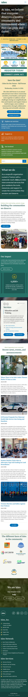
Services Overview (7, 662)
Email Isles (5, 629)
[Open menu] (25, 2)
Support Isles (6, 632)
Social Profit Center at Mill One (10, 644)
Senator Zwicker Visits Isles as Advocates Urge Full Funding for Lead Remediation (13, 462)
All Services (19, 334)
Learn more (8, 334)
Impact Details (6, 269)
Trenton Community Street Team (10, 648)
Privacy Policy (11, 695)
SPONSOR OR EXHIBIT (14, 115)
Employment (6, 634)
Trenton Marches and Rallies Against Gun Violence (13, 505)
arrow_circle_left (4, 304)
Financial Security (7, 666)
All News (14, 525)
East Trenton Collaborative (9, 642)
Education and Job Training (9, 664)
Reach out (19, 598)
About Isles (5, 226)
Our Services (9, 598)
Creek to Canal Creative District (10, 646)
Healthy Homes (6, 669)
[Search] (24, 161)
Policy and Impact (7, 674)
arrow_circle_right (7, 304)
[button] (26, 231)
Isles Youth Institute (10, 325)
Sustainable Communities (9, 671)
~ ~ (15, 40)
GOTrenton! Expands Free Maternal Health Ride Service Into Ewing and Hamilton (12, 419)
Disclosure (17, 695)
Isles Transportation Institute (12, 331)
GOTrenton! (5, 650)
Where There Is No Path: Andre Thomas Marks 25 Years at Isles (14, 378)
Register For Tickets (14, 111)
